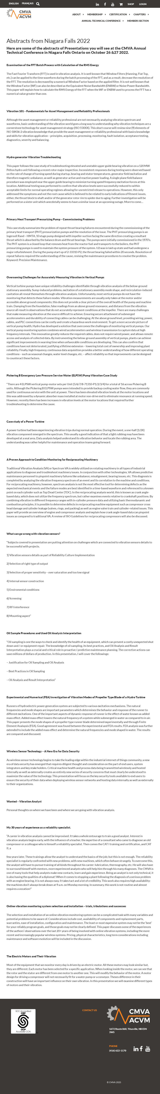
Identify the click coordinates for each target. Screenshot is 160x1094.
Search (37, 4)
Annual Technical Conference (101, 20)
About (76, 14)
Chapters (140, 14)
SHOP (131, 4)
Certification (118, 14)
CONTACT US (89, 1010)
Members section (138, 20)
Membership (95, 14)
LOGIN (142, 4)
